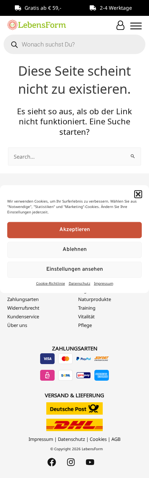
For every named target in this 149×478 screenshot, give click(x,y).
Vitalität (86, 316)
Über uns (17, 325)
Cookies (98, 439)
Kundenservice (23, 316)
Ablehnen (75, 249)
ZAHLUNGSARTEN (74, 348)
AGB (115, 439)
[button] (138, 194)
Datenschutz (79, 283)
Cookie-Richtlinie (50, 283)
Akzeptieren (74, 229)
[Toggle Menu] (136, 25)
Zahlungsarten (23, 299)
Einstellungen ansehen (74, 269)
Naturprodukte (94, 299)
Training (86, 308)
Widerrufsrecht (23, 308)
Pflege (85, 325)
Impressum (103, 283)
